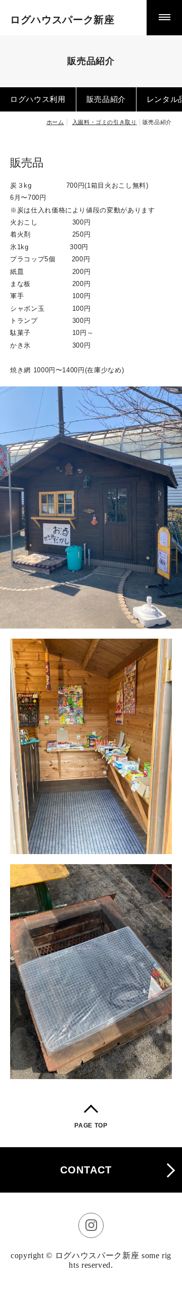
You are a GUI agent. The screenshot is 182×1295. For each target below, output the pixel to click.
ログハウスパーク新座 (62, 19)
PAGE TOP (90, 1125)
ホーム (55, 122)
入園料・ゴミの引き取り (104, 122)
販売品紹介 (106, 99)
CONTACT (86, 1169)
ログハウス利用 (38, 99)
